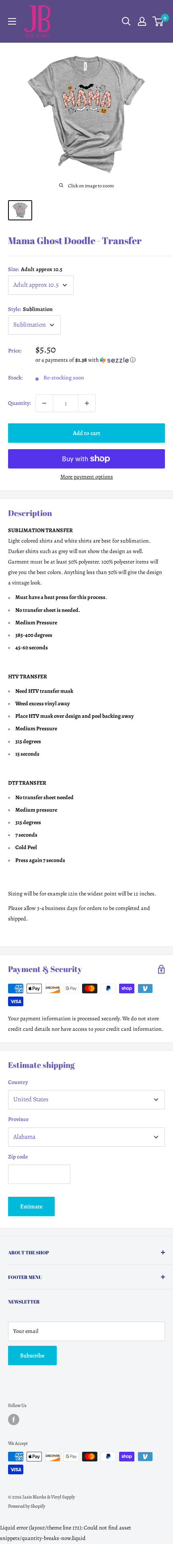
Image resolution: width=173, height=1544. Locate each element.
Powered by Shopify (26, 1506)
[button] (100, 360)
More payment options (86, 477)
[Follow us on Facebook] (13, 1419)
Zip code (18, 1157)
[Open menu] (12, 21)
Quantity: (19, 403)
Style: (30, 309)
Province (18, 1119)
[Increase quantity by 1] (86, 403)
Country (18, 1082)
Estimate (31, 1206)
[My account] (142, 21)
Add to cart (86, 433)
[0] (158, 21)
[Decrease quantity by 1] (44, 403)
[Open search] (126, 21)
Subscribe (32, 1355)
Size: (35, 269)
